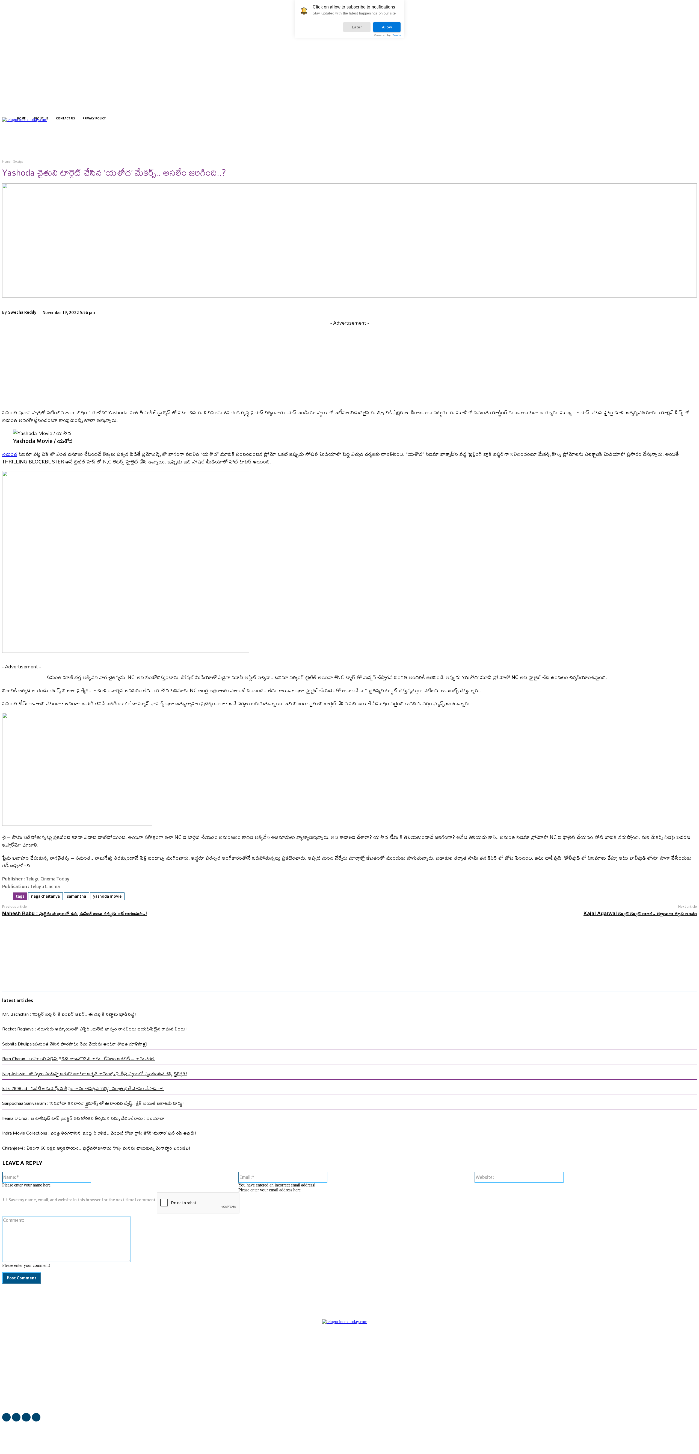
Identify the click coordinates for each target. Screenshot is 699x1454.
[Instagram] (194, 141)
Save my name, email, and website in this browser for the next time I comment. (83, 1199)
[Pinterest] (149, 311)
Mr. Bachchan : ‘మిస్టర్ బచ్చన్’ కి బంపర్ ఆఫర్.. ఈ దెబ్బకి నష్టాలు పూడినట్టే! (69, 1013)
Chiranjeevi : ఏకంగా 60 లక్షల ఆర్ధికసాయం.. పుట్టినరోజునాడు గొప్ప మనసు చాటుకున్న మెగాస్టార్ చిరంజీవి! (96, 1147)
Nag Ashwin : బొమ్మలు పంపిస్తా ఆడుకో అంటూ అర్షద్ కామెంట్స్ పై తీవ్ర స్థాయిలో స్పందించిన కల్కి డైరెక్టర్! (94, 1073)
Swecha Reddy (22, 312)
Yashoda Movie (107, 896)
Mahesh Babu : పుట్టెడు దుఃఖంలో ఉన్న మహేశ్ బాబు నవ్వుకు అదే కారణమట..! (74, 913)
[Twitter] (214, 141)
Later (357, 27)
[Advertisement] (349, 365)
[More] (188, 311)
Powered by (387, 35)
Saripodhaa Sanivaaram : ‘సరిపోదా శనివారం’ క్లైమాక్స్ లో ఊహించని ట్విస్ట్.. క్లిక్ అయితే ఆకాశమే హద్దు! (93, 1103)
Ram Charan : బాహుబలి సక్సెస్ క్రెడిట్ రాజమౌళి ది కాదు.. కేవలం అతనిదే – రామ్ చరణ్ (78, 1058)
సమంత (9, 454)
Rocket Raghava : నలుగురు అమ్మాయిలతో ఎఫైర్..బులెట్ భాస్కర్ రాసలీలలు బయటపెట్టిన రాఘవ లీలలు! (94, 1028)
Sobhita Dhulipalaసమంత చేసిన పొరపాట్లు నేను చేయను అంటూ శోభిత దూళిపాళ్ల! (75, 1043)
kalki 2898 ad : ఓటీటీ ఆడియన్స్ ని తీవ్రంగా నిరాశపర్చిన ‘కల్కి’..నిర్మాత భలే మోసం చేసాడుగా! (83, 1088)
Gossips (18, 161)
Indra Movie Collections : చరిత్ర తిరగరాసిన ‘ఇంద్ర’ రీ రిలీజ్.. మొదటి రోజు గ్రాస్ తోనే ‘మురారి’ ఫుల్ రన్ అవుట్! (99, 1132)
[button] (175, 141)
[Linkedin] (204, 141)
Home (6, 161)
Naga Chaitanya (45, 896)
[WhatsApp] (168, 311)
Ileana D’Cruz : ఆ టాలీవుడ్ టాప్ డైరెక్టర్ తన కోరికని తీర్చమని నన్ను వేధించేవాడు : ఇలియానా (83, 1118)
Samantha (76, 896)
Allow (387, 27)
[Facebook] (184, 141)
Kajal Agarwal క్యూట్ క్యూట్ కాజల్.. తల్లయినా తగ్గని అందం (640, 913)
